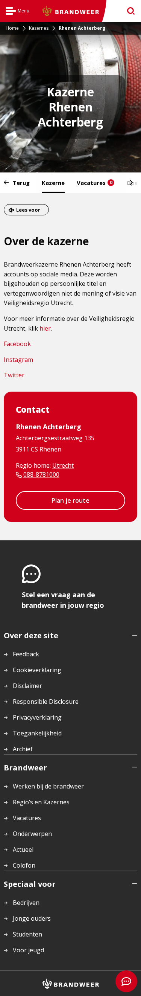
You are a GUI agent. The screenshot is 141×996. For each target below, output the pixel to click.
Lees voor (28, 209)
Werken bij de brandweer (48, 786)
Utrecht (63, 465)
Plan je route (70, 500)
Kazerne (53, 182)
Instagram (18, 359)
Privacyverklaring (37, 717)
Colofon (24, 865)
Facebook (17, 344)
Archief (23, 749)
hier (45, 328)
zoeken (128, 11)
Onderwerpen (32, 834)
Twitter (14, 375)
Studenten (27, 934)
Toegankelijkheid (37, 733)
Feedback (26, 654)
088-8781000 (41, 474)
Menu (17, 12)
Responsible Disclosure (46, 701)
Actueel (23, 849)
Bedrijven (26, 902)
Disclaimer (27, 686)
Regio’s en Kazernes (41, 802)
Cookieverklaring (37, 670)
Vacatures (94, 182)
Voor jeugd (28, 950)
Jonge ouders (32, 918)
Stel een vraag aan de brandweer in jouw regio (63, 600)
